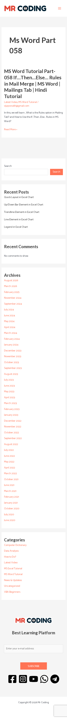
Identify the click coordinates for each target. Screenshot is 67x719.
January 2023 (11, 415)
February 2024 (12, 339)
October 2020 (11, 509)
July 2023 (9, 380)
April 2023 (9, 397)
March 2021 (10, 491)
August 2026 (11, 280)
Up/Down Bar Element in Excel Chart (23, 205)
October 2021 (11, 479)
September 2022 (13, 438)
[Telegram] (54, 679)
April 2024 (9, 327)
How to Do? (10, 557)
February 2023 (11, 409)
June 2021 (9, 485)
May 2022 (9, 462)
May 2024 (9, 321)
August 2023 (11, 374)
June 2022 (9, 456)
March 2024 (10, 333)
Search (8, 166)
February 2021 (11, 497)
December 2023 (12, 351)
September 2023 (13, 368)
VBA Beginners (12, 592)
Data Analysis (11, 551)
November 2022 (12, 427)
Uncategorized (12, 586)
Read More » (10, 129)
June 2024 (9, 316)
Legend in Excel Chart (16, 227)
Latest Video (10, 102)
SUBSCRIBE (33, 666)
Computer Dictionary (15, 545)
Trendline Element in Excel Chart (21, 212)
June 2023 (9, 386)
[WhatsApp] (44, 679)
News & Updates (13, 580)
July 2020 (9, 514)
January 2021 (11, 503)
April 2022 (9, 468)
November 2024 (12, 298)
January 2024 (11, 345)
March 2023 (10, 403)
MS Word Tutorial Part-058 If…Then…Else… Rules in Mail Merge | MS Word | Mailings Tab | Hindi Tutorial (32, 83)
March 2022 (10, 473)
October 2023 (11, 362)
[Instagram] (23, 679)
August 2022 (11, 444)
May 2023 (9, 391)
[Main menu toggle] (59, 8)
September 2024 (13, 304)
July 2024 (9, 310)
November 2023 (12, 356)
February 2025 (11, 292)
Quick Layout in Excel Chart (19, 197)
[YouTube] (33, 679)
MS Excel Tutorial (13, 569)
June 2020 (9, 520)
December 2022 (12, 421)
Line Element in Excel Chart (19, 220)
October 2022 (11, 433)
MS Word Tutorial (27, 102)
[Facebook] (12, 679)
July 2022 (9, 450)
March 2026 (10, 286)
